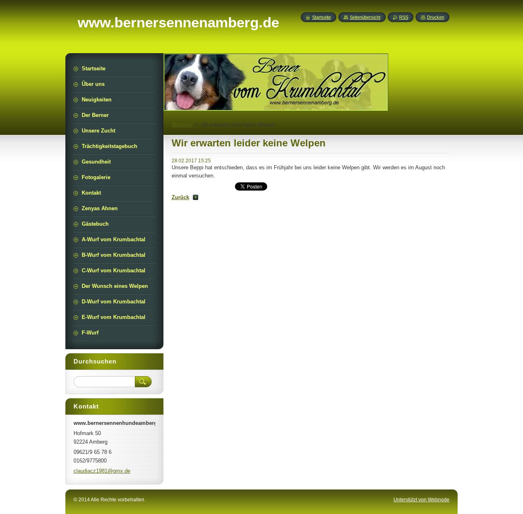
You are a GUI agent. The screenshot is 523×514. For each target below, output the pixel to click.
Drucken (435, 17)
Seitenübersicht (365, 17)
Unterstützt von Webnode (421, 499)
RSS (403, 17)
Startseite (182, 124)
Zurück (180, 197)
